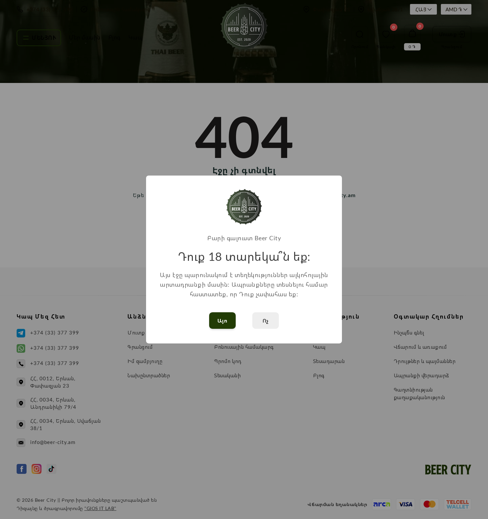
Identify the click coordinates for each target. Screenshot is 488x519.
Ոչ (266, 320)
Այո (222, 320)
